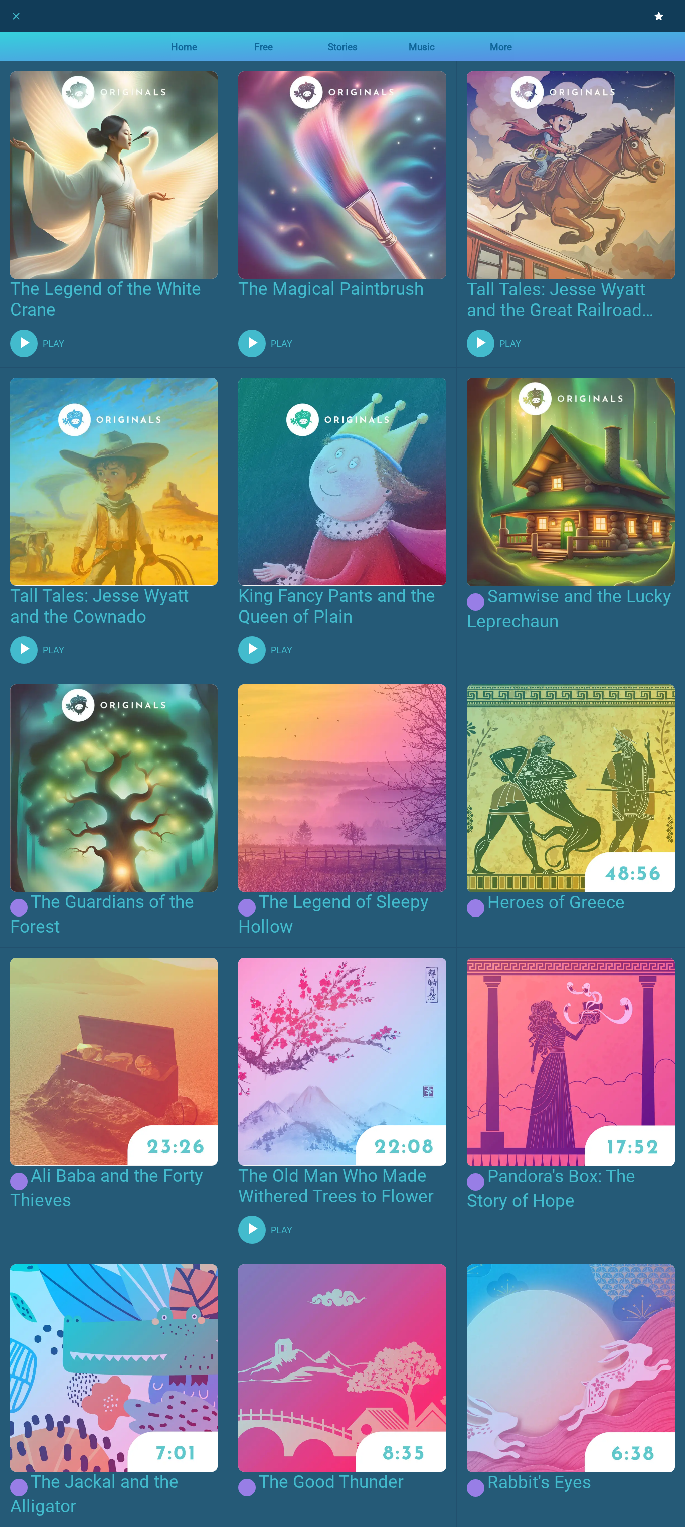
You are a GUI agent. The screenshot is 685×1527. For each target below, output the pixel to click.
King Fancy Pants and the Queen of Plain (336, 606)
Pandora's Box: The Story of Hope (551, 1189)
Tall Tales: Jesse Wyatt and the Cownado (99, 606)
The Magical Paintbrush (331, 289)
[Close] (16, 16)
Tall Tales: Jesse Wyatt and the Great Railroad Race (556, 300)
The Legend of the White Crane (105, 299)
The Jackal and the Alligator (94, 1494)
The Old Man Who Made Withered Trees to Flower (336, 1186)
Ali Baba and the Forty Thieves (106, 1188)
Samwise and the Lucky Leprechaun (569, 609)
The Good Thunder (331, 1482)
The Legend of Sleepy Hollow (333, 915)
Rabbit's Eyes (539, 1482)
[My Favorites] (659, 16)
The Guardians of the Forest (102, 915)
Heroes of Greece (556, 902)
